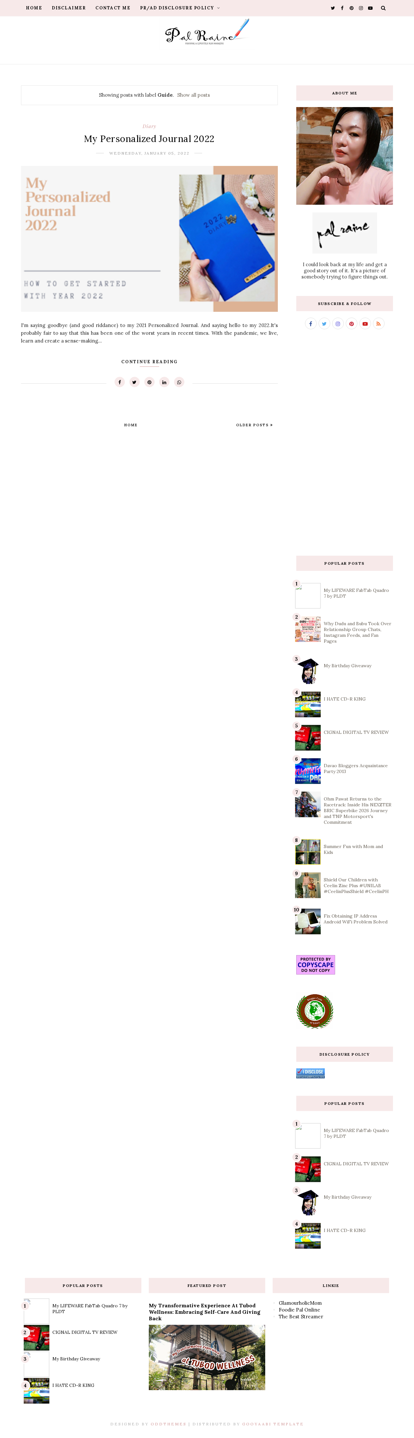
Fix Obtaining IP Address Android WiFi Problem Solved (355, 919)
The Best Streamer (301, 1316)
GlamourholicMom (300, 1303)
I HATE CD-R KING (345, 699)
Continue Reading (149, 362)
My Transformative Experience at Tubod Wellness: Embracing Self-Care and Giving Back (204, 1312)
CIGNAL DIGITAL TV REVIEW (356, 732)
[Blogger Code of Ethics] (314, 1027)
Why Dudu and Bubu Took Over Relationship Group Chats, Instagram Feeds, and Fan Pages (357, 632)
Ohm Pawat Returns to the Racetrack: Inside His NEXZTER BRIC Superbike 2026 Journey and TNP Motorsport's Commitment (357, 810)
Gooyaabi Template (273, 1424)
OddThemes (169, 1424)
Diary (149, 126)
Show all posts (193, 95)
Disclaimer (69, 8)
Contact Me (112, 8)
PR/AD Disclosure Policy (177, 8)
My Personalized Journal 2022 (149, 139)
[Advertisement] (344, 442)
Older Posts (253, 425)
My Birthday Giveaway (347, 666)
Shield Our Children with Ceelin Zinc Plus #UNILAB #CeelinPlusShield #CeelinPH (356, 885)
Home (34, 8)
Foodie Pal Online (299, 1310)
